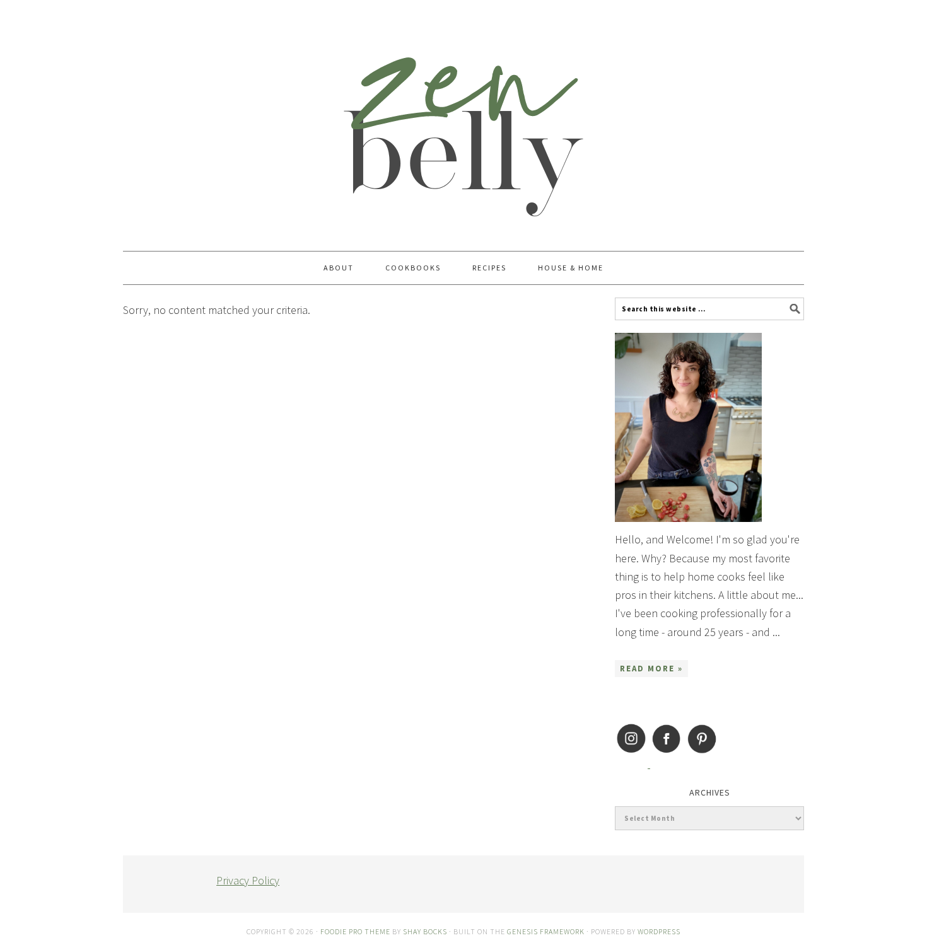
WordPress (659, 931)
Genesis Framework (546, 931)
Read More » (651, 668)
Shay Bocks (425, 931)
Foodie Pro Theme (355, 931)
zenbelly (463, 120)
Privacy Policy (247, 880)
